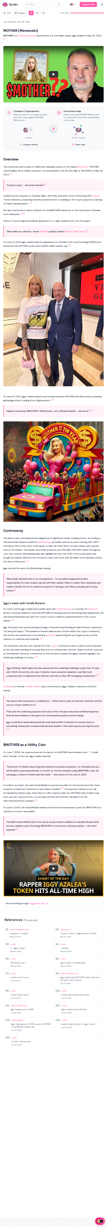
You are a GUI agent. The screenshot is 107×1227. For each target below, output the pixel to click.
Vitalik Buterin (63, 609)
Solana (21, 35)
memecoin (30, 35)
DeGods (44, 231)
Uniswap (7, 686)
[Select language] (73, 4)
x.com (13, 944)
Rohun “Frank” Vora (75, 231)
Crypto (95, 195)
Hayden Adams (33, 686)
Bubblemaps (44, 542)
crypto (54, 645)
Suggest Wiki (88, 4)
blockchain (83, 166)
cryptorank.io (17, 1020)
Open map (80, 144)
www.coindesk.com (69, 973)
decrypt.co (65, 929)
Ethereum (92, 609)
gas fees (50, 635)
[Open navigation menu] (102, 4)
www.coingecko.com (19, 929)
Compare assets (30, 144)
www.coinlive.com (19, 1005)
